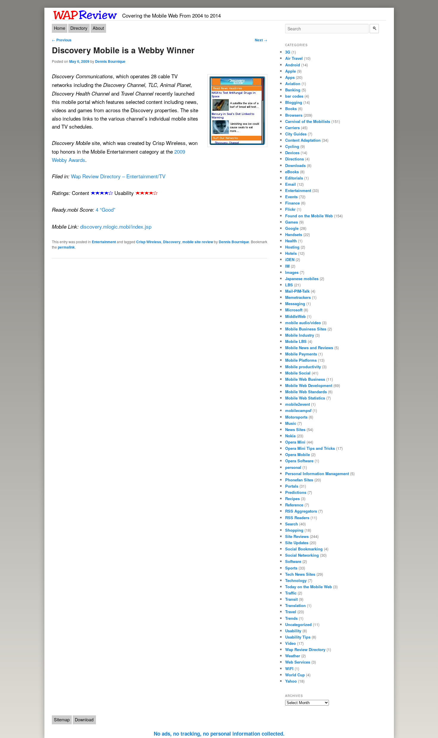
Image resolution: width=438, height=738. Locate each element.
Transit (291, 599)
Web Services (297, 662)
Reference (294, 505)
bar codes (294, 96)
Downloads (295, 165)
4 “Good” (105, 209)
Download (84, 720)
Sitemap (62, 720)
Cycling (292, 146)
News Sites (295, 429)
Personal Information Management (317, 473)
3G (287, 52)
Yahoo (291, 681)
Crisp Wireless (148, 241)
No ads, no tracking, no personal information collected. (219, 733)
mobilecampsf (298, 410)
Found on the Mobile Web (309, 216)
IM (287, 266)
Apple (290, 71)
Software (293, 561)
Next (261, 40)
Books (291, 108)
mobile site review (197, 241)
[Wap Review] (85, 13)
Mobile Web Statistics (305, 398)
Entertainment (104, 241)
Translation (295, 605)
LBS (289, 285)
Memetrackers (298, 297)
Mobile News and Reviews (309, 347)
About (98, 28)
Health (291, 241)
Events (291, 196)
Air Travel (294, 58)
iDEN (289, 259)
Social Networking (302, 555)
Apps (290, 77)
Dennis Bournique (110, 61)
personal (293, 467)
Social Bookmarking (304, 549)
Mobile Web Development (308, 385)
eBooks (292, 171)
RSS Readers (297, 517)
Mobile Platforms (301, 360)
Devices (292, 152)
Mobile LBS (296, 341)
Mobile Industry (299, 335)
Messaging (295, 303)
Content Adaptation (303, 140)
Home (59, 28)
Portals (291, 486)
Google (292, 228)
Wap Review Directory (305, 649)
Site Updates (296, 542)
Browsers (293, 115)
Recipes (292, 498)
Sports (291, 568)
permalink (66, 247)
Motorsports (296, 417)
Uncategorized (298, 624)
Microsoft (293, 310)
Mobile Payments (301, 354)
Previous (62, 40)
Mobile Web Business (305, 379)
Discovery (172, 241)
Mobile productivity (303, 366)
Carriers (292, 127)
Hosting (292, 247)
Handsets (293, 234)
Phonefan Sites (299, 480)
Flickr (290, 209)
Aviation (292, 83)
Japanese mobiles (302, 278)
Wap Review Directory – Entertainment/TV (118, 176)
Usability (293, 631)
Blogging (293, 102)
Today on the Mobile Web (308, 586)
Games (291, 222)
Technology (296, 580)
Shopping (294, 530)
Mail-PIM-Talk (297, 291)
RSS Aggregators (301, 511)
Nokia (290, 436)
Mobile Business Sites (305, 329)
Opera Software (299, 461)
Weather (292, 656)
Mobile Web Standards (306, 391)
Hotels (291, 253)
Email (290, 184)
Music (290, 423)
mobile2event (297, 404)
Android (292, 65)
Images (292, 272)
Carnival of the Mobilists (307, 121)
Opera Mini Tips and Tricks (310, 448)
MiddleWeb (295, 316)
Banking (292, 90)
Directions (294, 159)
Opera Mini (295, 442)
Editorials (294, 178)
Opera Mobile (297, 454)
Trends (291, 618)
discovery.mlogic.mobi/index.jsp (115, 226)
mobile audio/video (303, 322)
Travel (290, 611)
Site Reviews (297, 536)
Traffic (290, 593)
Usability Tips (297, 637)
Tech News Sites (300, 574)
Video (290, 643)
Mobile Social (297, 373)
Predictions (295, 492)
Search (291, 524)
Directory (78, 28)
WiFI (289, 668)
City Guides (296, 134)
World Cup (295, 675)
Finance (292, 203)
